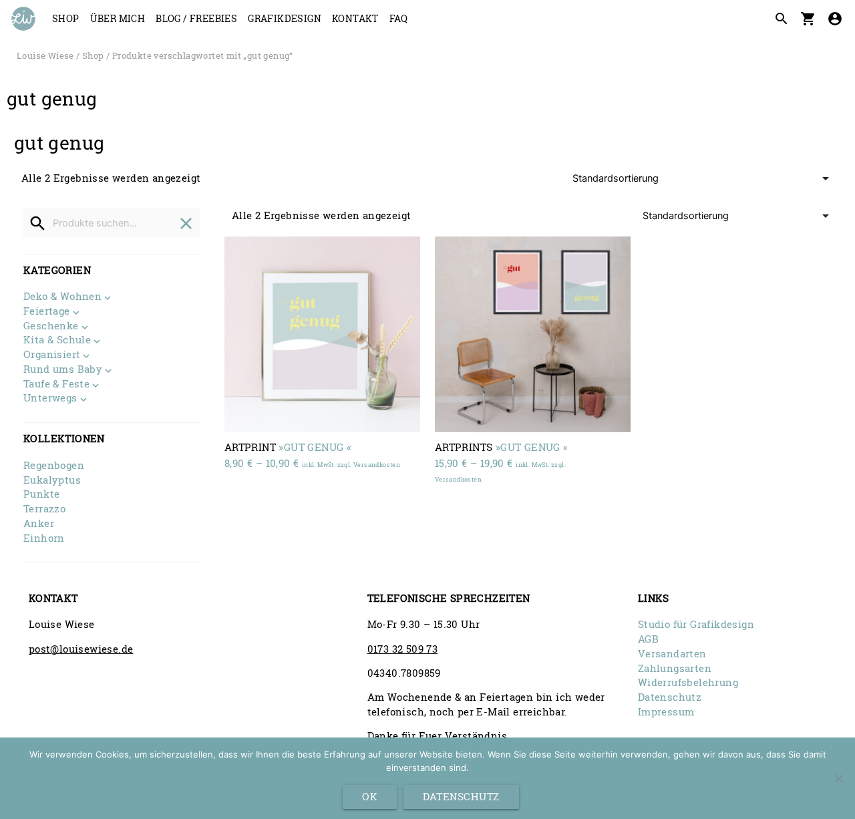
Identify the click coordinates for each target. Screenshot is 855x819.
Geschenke (51, 326)
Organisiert (51, 355)
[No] (838, 778)
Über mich (118, 18)
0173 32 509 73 (402, 649)
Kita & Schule (57, 340)
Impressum (666, 711)
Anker (38, 523)
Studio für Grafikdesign (696, 624)
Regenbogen (53, 465)
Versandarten (672, 653)
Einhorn (44, 538)
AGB (648, 639)
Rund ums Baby (62, 370)
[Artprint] (322, 334)
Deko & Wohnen (62, 297)
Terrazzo (44, 508)
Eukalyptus (52, 480)
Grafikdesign (284, 18)
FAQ (398, 18)
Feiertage (46, 312)
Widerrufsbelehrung (688, 682)
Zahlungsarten (674, 668)
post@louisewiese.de (81, 649)
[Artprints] (533, 334)
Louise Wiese (45, 55)
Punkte (41, 494)
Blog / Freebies (196, 18)
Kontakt (355, 18)
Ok (369, 796)
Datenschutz (669, 697)
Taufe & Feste (56, 384)
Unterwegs (50, 398)
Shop (65, 18)
